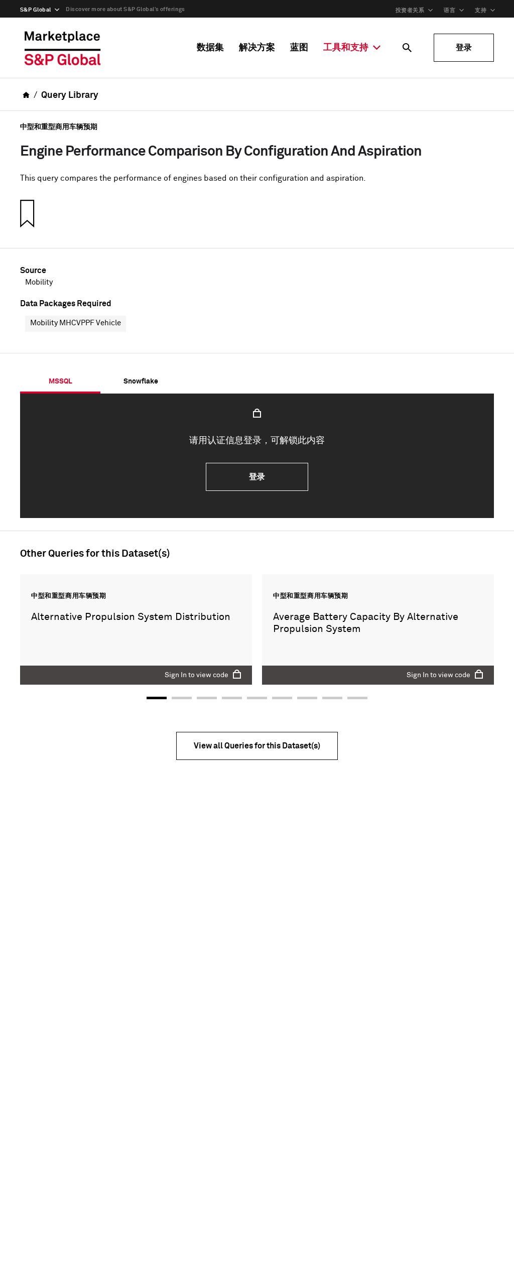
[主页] (62, 48)
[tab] (60, 381)
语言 (449, 10)
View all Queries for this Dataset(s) (257, 746)
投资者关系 (410, 10)
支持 (480, 10)
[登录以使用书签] (26, 213)
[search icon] (407, 47)
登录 (464, 48)
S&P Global (35, 10)
